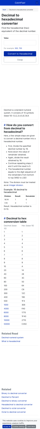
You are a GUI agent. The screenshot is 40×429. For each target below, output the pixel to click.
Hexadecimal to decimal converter (17, 404)
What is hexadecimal (11, 341)
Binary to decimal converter (14, 393)
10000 (6, 320)
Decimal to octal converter (14, 408)
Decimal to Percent (10, 397)
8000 (6, 316)
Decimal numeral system (13, 337)
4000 (6, 308)
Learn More (31, 426)
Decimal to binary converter (14, 401)
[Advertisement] (20, 85)
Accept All (6, 426)
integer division (16, 185)
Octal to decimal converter (14, 412)
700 (20, 48)
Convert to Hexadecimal (20, 53)
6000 (6, 312)
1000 (6, 305)
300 (16, 48)
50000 (7, 324)
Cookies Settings (19, 426)
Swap (20, 59)
